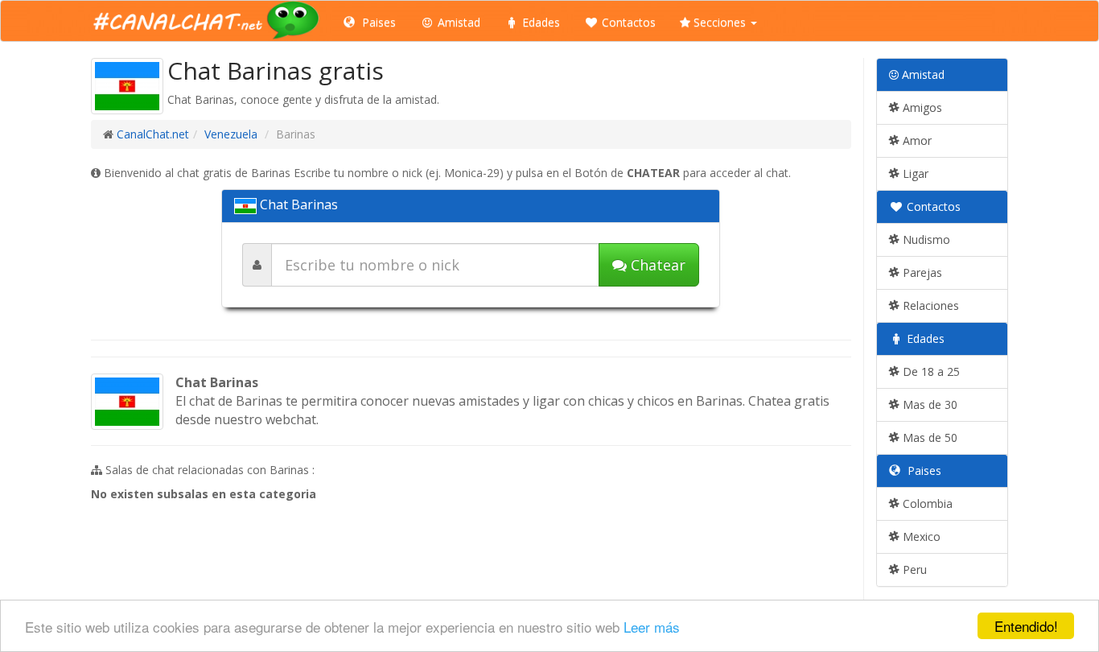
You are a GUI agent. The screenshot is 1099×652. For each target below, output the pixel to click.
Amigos (920, 107)
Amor (915, 140)
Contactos (627, 22)
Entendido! (1026, 626)
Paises (377, 22)
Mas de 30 (928, 404)
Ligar (913, 173)
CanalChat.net (153, 134)
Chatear (656, 264)
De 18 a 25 (929, 371)
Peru (913, 569)
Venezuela (230, 134)
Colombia (926, 503)
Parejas (920, 272)
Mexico (920, 536)
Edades (539, 22)
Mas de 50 (928, 437)
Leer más (652, 627)
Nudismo (924, 239)
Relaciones (929, 305)
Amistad (457, 22)
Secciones (719, 22)
